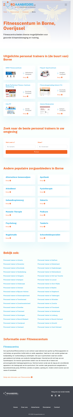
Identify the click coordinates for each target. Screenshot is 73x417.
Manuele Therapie (14, 211)
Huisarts (44, 200)
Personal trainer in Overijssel (14, 323)
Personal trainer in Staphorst (48, 292)
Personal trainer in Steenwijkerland (16, 296)
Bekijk (25, 77)
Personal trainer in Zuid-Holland (49, 327)
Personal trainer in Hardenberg (14, 272)
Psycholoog (11, 223)
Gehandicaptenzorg (15, 200)
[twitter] (59, 396)
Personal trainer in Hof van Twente (50, 276)
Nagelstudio (11, 234)
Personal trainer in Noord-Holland (50, 319)
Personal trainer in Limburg (47, 315)
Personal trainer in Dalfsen (47, 260)
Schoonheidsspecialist (50, 234)
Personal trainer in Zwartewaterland (16, 303)
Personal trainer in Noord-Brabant (15, 319)
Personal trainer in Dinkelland (49, 264)
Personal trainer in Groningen (14, 315)
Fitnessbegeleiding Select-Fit (51, 85)
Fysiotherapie (46, 188)
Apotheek (44, 177)
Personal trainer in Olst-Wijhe (49, 284)
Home (5, 12)
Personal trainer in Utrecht (47, 323)
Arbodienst (11, 188)
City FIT (8, 104)
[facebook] (52, 396)
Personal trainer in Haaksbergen (49, 268)
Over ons (24, 407)
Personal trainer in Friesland (13, 311)
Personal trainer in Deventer (13, 264)
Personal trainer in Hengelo (13, 276)
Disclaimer (47, 407)
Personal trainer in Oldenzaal (14, 284)
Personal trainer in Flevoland (48, 307)
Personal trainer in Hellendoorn (49, 272)
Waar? (40, 142)
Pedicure (44, 211)
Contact (57, 407)
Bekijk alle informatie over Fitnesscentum (17, 377)
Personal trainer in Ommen (13, 288)
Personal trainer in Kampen (13, 280)
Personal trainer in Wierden (48, 299)
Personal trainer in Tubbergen (48, 296)
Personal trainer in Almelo (13, 260)
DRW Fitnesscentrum (13, 68)
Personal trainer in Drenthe (13, 307)
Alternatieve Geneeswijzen (18, 177)
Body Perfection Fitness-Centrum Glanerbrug (18, 86)
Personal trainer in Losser (47, 280)
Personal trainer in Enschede (13, 268)
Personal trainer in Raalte (47, 288)
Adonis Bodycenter (47, 104)
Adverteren (35, 407)
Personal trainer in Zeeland (13, 327)
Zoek (37, 152)
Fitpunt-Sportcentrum (48, 68)
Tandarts (44, 223)
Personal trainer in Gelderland (49, 311)
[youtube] (55, 396)
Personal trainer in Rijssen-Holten (15, 292)
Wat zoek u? (10, 142)
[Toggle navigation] (65, 4)
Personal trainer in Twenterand (14, 299)
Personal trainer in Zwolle (47, 303)
